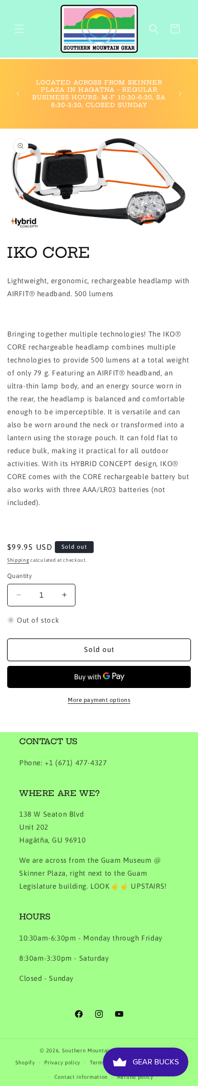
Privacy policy (62, 1062)
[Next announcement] (180, 93)
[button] (19, 28)
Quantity (19, 575)
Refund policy (135, 1077)
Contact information (81, 1077)
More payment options (99, 700)
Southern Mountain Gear (94, 1050)
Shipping (18, 560)
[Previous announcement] (17, 93)
